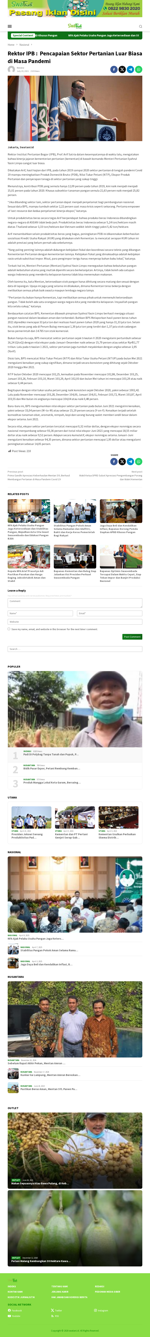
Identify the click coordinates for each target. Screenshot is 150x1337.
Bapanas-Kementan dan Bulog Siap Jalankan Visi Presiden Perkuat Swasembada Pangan (75, 574)
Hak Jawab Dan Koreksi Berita (69, 1297)
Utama (15, 831)
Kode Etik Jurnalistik (21, 1297)
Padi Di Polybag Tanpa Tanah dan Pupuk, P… (51, 754)
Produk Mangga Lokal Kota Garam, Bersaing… (52, 782)
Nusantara (29, 765)
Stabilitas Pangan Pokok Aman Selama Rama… (49, 950)
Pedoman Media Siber (107, 1291)
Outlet (16, 1180)
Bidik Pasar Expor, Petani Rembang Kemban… (51, 768)
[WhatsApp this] (138, 69)
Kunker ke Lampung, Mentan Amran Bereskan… (50, 1075)
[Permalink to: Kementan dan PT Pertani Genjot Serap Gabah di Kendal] (75, 817)
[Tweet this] (122, 69)
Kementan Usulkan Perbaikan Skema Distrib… (117, 836)
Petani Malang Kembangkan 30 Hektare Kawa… (40, 1261)
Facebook (17, 1310)
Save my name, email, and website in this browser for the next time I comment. (55, 629)
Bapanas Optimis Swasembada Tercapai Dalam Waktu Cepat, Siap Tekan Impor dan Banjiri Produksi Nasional (120, 576)
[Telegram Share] (130, 69)
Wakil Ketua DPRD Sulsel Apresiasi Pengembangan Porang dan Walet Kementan (110, 475)
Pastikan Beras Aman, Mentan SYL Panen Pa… (48, 1089)
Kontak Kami (15, 1291)
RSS (57, 1316)
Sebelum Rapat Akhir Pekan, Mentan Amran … (36, 1063)
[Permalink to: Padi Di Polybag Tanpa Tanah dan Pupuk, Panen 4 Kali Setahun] (75, 709)
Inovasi (27, 751)
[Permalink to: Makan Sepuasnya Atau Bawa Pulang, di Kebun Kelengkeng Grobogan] (75, 1151)
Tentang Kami (59, 1286)
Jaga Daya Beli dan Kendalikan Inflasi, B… (46, 964)
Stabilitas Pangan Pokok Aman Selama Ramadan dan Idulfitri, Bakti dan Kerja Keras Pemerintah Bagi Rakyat (74, 530)
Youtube (16, 1316)
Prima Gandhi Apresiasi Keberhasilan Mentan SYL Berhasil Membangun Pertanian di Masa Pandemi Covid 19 (39, 475)
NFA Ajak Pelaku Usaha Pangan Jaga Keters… (36, 938)
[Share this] (114, 69)
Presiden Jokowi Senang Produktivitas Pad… (27, 836)
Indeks (12, 1286)
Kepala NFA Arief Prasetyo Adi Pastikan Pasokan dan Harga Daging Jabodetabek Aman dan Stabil (27, 576)
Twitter (58, 1310)
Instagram (103, 1310)
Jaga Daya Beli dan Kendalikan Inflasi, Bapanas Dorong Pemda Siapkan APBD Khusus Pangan (119, 529)
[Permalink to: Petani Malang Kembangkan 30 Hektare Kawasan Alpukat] (75, 1228)
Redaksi (99, 1286)
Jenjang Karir (59, 1291)
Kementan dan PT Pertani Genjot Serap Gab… (71, 836)
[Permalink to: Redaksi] (11, 69)
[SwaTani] (75, 26)
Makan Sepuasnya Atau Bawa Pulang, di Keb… (40, 1183)
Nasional (12, 935)
